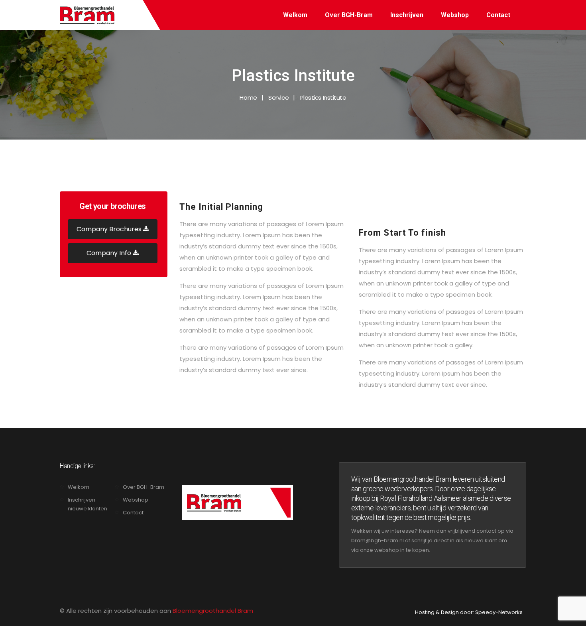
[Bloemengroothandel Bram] (87, 15)
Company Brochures (110, 229)
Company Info (110, 253)
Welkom (295, 15)
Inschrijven (406, 15)
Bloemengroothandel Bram (213, 610)
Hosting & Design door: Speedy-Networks (469, 612)
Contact (498, 15)
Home (248, 97)
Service (278, 97)
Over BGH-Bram (349, 15)
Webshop (455, 15)
